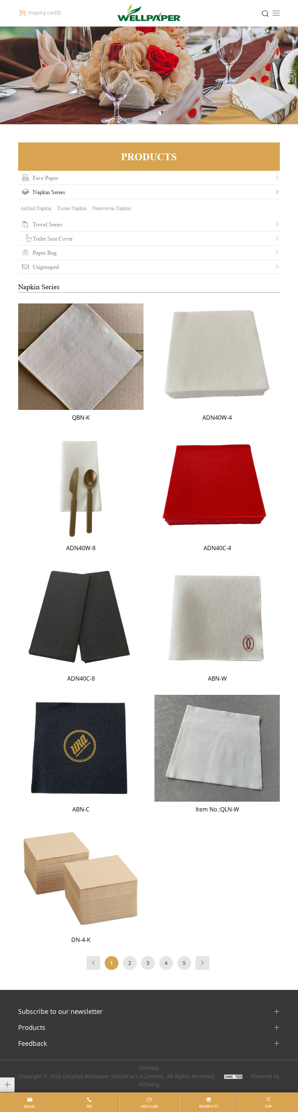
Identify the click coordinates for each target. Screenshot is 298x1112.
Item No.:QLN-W (217, 751)
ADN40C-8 (81, 620)
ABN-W (217, 620)
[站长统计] (233, 1076)
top (268, 1106)
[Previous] (93, 963)
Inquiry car (43, 12)
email (29, 1106)
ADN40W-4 (217, 360)
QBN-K (81, 360)
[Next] (202, 963)
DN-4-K (81, 882)
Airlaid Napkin (35, 208)
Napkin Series (49, 192)
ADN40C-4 (217, 490)
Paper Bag (45, 253)
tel (89, 1106)
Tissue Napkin (71, 208)
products (208, 1106)
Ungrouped (46, 267)
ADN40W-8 (81, 490)
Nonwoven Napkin (111, 208)
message (149, 1106)
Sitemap (149, 1067)
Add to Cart (88, 375)
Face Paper (45, 178)
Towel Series (48, 224)
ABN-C (81, 751)
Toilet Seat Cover (53, 238)
